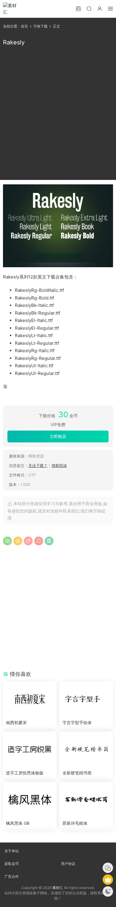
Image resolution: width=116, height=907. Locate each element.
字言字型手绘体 (77, 722)
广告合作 (11, 876)
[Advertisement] (58, 113)
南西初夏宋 (16, 722)
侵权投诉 (59, 465)
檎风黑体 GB (17, 823)
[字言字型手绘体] (86, 699)
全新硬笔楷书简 (77, 772)
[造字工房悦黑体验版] (30, 749)
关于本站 (11, 851)
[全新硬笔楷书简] (86, 749)
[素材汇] (12, 9)
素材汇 (57, 887)
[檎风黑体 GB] (30, 799)
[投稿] (78, 8)
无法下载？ (38, 465)
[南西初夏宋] (30, 699)
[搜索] (89, 8)
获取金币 (11, 863)
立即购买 (58, 436)
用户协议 (68, 863)
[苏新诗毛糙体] (86, 799)
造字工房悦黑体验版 (24, 772)
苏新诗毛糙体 (74, 823)
